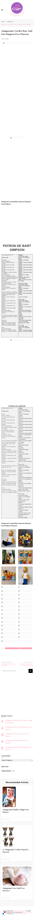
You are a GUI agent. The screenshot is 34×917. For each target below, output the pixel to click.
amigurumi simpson (26, 648)
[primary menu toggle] (2, 9)
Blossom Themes (27, 912)
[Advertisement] (17, 112)
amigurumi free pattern (12, 648)
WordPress (16, 913)
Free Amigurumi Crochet (19, 911)
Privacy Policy (23, 913)
